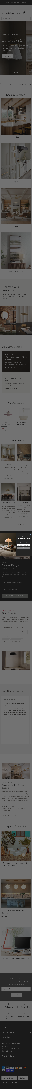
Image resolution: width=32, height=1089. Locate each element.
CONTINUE (24, 547)
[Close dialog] (30, 533)
